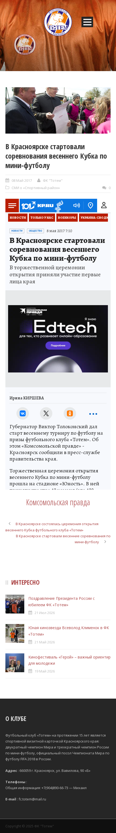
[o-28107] (58, 110)
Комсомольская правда (58, 502)
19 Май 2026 (45, 671)
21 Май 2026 (45, 642)
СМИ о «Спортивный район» (36, 187)
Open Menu (87, 22)
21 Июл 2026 (45, 612)
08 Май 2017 (22, 180)
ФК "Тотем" (53, 180)
